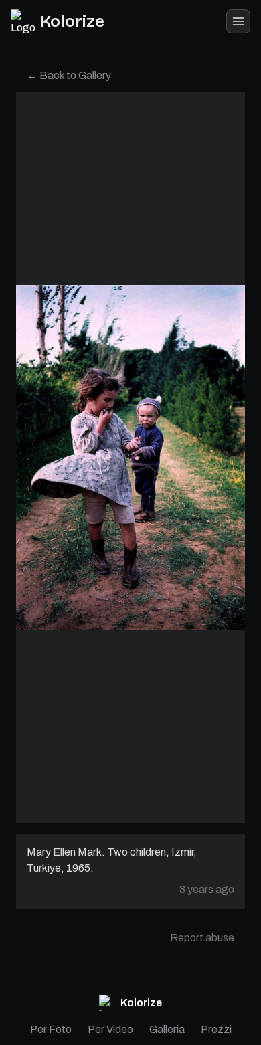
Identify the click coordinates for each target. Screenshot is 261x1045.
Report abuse (202, 937)
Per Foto (51, 1029)
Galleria (167, 1029)
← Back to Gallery (69, 75)
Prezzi (216, 1029)
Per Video (110, 1029)
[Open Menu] (238, 21)
